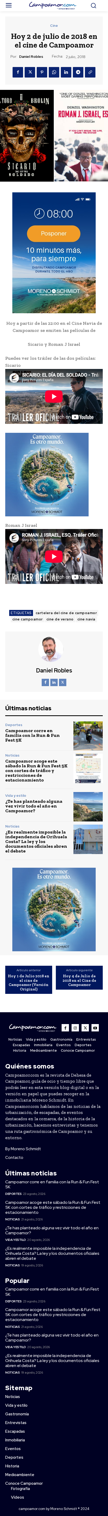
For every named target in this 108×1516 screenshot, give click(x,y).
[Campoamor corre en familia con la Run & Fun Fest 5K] (88, 736)
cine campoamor (27, 619)
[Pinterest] (42, 72)
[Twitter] (30, 72)
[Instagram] (75, 1027)
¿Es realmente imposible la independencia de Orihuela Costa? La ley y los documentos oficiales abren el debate (36, 841)
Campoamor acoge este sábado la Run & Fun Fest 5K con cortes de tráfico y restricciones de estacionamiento (36, 770)
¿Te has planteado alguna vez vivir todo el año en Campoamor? (33, 806)
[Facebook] (18, 72)
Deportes (13, 725)
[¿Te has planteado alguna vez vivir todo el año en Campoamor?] (88, 806)
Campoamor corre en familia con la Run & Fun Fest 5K (32, 735)
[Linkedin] (66, 72)
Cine (54, 25)
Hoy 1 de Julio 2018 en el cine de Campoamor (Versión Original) (28, 982)
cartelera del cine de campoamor (66, 613)
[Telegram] (78, 72)
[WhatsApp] (54, 72)
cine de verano (60, 619)
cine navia (86, 619)
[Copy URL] (90, 72)
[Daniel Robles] (54, 649)
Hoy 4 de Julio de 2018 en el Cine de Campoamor (79, 980)
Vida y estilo (15, 795)
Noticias (12, 755)
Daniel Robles (31, 56)
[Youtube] (95, 1027)
